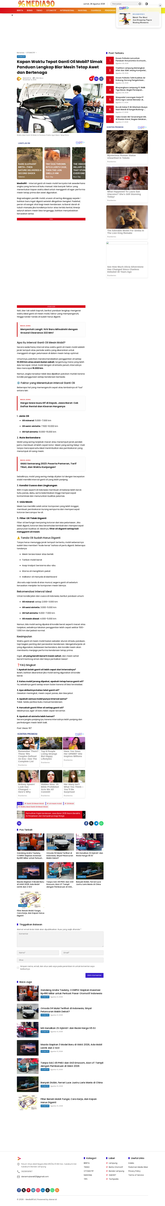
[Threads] (48, 1190)
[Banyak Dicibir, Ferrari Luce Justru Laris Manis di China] (90, 870)
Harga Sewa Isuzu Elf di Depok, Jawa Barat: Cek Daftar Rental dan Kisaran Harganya (49, 404)
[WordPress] (33, 1190)
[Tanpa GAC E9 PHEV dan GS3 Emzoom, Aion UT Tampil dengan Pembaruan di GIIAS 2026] (60, 870)
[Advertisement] (82, 32)
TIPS (85, 1179)
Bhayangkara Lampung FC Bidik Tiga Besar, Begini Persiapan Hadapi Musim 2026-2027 (130, 88)
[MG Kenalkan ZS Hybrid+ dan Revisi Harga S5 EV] (90, 842)
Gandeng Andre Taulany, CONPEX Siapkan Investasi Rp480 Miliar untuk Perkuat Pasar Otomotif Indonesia (29, 855)
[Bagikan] (101, 79)
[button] (139, 4)
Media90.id (27, 78)
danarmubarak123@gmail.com (35, 1176)
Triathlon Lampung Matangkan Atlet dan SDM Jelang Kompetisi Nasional (131, 69)
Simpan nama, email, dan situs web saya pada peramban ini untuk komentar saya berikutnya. (57, 967)
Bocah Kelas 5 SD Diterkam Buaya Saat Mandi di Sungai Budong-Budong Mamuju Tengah (131, 108)
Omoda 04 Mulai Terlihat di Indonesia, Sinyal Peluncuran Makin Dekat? (59, 855)
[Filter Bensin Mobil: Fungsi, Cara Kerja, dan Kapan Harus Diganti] (30, 899)
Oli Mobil (70, 803)
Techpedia (113, 1179)
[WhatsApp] (101, 823)
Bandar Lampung (116, 1171)
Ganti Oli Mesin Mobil (35, 803)
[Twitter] (91, 823)
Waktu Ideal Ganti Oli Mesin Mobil (34, 806)
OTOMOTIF (21, 57)
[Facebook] (86, 823)
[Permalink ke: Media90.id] (20, 78)
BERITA (86, 1163)
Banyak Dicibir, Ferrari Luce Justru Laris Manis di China (88, 883)
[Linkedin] (43, 1190)
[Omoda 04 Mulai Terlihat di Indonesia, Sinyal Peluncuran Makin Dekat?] (60, 842)
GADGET (112, 1175)
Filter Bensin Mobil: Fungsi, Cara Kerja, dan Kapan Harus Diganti (30, 913)
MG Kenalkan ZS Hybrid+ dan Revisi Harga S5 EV (89, 854)
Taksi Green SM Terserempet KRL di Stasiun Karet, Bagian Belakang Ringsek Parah (131, 118)
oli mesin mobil (55, 803)
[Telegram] (96, 823)
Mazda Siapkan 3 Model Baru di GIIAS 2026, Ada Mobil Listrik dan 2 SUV (30, 884)
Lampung (113, 1163)
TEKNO (87, 1167)
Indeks (131, 1163)
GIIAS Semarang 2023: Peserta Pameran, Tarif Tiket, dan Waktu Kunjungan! (48, 465)
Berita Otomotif (116, 1167)
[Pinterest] (28, 1190)
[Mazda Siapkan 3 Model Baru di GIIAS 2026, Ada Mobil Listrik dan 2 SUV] (30, 870)
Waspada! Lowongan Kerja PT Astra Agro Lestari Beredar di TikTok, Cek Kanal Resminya (130, 98)
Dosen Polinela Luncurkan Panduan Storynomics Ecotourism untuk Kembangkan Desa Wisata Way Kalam (131, 59)
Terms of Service (136, 1175)
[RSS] (57, 1190)
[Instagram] (38, 1190)
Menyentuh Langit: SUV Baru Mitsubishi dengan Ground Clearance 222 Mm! (49, 331)
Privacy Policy (134, 1171)
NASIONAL (88, 1175)
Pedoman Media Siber (138, 1167)
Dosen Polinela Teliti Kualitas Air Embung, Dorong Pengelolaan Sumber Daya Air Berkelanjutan (130, 79)
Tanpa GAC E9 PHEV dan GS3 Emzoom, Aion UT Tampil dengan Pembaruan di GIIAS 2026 (59, 884)
